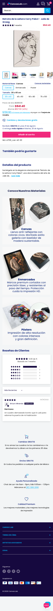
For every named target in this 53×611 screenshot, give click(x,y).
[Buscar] (47, 10)
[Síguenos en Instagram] (9, 571)
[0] (48, 3)
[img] (10, 400)
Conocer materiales (43, 83)
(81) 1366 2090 (32, 487)
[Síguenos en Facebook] (4, 571)
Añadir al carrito (26, 134)
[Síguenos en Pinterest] (13, 571)
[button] (8, 25)
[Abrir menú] (3, 4)
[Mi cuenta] (38, 4)
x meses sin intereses (16, 112)
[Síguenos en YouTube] (18, 571)
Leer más (15, 176)
